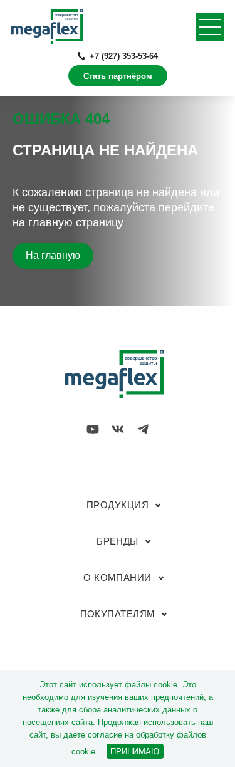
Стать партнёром (117, 76)
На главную (53, 255)
